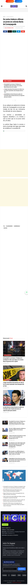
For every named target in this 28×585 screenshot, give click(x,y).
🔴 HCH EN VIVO (10, 1)
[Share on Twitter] (10, 31)
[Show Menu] (1, 6)
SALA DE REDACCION (9, 27)
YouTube (24, 575)
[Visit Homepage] (14, 6)
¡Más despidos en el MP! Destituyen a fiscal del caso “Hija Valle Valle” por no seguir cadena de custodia (17, 453)
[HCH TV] (14, 518)
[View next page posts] (15, 100)
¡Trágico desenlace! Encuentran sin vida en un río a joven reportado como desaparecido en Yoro (14, 91)
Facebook (4, 575)
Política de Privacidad (17, 582)
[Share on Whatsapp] (14, 31)
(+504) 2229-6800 (10, 529)
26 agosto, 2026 (6, 363)
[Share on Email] (23, 31)
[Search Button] (26, 6)
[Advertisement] (14, 10)
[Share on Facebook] (5, 31)
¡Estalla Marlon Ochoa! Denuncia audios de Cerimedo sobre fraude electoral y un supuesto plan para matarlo (14, 95)
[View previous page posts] (13, 100)
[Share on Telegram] (19, 31)
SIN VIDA (5, 227)
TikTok (19, 575)
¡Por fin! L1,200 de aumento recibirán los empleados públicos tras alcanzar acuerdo (17, 430)
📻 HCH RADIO (18, 1)
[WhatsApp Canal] (27, 292)
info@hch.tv (7, 527)
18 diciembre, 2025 (19, 27)
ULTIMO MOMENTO (9, 16)
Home (4, 16)
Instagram (13, 575)
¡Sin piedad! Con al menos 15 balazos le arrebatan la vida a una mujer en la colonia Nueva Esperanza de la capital (13, 86)
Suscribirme (21, 568)
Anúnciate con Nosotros (12, 535)
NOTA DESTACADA (7, 404)
